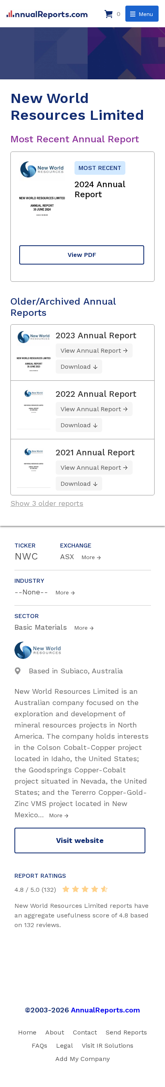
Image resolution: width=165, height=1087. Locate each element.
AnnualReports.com (105, 1010)
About (54, 1032)
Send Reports (126, 1032)
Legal (64, 1045)
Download (75, 366)
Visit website (80, 840)
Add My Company (82, 1059)
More (88, 557)
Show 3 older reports (46, 503)
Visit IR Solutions (107, 1045)
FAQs (39, 1045)
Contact (85, 1032)
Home (27, 1032)
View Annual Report (90, 350)
